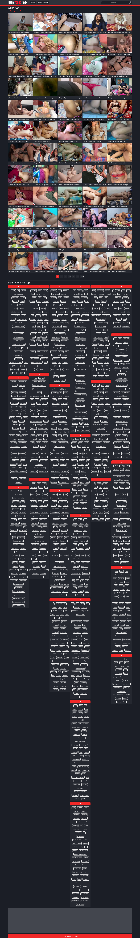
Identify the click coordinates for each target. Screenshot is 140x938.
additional (16, 428)
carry (33, 348)
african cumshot (21, 471)
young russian (126, 684)
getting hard (55, 478)
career (44, 337)
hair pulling (59, 498)
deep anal (35, 453)
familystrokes (64, 348)
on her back (84, 890)
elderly (34, 559)
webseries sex (126, 643)
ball (25, 526)
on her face (75, 893)
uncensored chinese (121, 381)
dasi (33, 424)
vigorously (125, 559)
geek (66, 432)
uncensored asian (122, 378)
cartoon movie (35, 358)
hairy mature (65, 512)
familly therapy (57, 326)
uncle (128, 389)
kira (87, 464)
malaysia (76, 664)
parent (95, 358)
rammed (95, 396)
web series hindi (121, 632)
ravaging (101, 407)
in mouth (56, 679)
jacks (85, 290)
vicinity (127, 544)
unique (125, 435)
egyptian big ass (39, 541)
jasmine (85, 419)
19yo (18, 373)
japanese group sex (80, 355)
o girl (73, 807)
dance (39, 407)
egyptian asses (39, 537)
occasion (84, 818)
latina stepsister (76, 573)
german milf (65, 453)
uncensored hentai (121, 385)
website (118, 646)
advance (14, 453)
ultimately (115, 364)
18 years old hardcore (16, 362)
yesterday (119, 669)
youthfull (118, 698)
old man (77, 865)
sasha (107, 519)
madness (86, 621)
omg (81, 883)
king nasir (74, 460)
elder (45, 555)
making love (85, 650)
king (79, 457)
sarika (102, 519)
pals (95, 340)
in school (63, 682)
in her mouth (55, 664)
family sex (65, 337)
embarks (43, 573)
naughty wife (84, 745)
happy (63, 552)
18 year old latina (18, 333)
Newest (33, 2)
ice (57, 614)
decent (38, 442)
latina (77, 562)
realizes (101, 468)
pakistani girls (101, 319)
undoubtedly (124, 410)
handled (53, 537)
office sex (78, 832)
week (121, 650)
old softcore (77, 868)
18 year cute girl (21, 319)
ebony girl (35, 519)
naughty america (80, 738)
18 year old (18, 323)
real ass (96, 421)
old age (75, 850)
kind (80, 453)
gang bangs (55, 403)
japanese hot (75, 366)
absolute (14, 392)
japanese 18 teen (84, 319)
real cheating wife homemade (101, 424)
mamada (83, 682)
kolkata (85, 500)
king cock (85, 457)
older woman (84, 875)
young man (116, 684)
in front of (55, 661)
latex (86, 559)
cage (39, 290)
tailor (122, 301)
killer (87, 450)
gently (64, 439)
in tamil (56, 689)
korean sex (77, 507)
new (87, 777)
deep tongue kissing (39, 468)
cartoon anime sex (42, 351)
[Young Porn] (18, 3)
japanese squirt (80, 405)
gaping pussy (63, 421)
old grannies (76, 861)
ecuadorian (43, 523)
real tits (105, 460)
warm (127, 596)
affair (19, 464)
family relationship (60, 333)
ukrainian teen (118, 360)
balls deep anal (18, 541)
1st (23, 373)
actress (12, 417)
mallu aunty (86, 679)
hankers (63, 544)
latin (72, 562)
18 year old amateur (18, 326)
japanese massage (80, 369)
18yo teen (23, 369)
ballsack (23, 548)
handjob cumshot (63, 534)
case (45, 362)
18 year (13, 319)
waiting (115, 575)
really (107, 468)
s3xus (99, 483)
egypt (35, 534)
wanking (115, 589)
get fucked (63, 464)
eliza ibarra (33, 570)
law (88, 577)
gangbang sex (64, 407)
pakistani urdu (99, 330)
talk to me (115, 312)
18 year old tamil (18, 340)
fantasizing (56, 358)
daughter (33, 428)
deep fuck (44, 457)
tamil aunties (125, 326)
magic (84, 628)
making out (77, 654)
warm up (118, 600)
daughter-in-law (42, 428)
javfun (73, 430)
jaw (78, 430)
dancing (33, 410)
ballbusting (14, 534)
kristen (75, 511)
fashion (62, 366)
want (128, 589)
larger (87, 548)
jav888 (87, 427)
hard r (66, 587)
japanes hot (85, 315)
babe (18, 491)
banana (12, 552)
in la (53, 675)
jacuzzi (76, 294)
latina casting (85, 562)
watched (127, 610)
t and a (118, 290)
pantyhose (98, 351)
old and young (84, 850)
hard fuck (64, 577)
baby (22, 501)
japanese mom (80, 380)
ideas (62, 618)
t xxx (123, 290)
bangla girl (14, 573)
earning (34, 491)
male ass (79, 675)
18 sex (24, 312)
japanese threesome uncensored (80, 416)
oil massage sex (77, 840)
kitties (87, 482)
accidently (23, 403)
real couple (101, 428)
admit (18, 432)
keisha (87, 442)
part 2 (106, 366)
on (85, 883)
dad (36, 378)
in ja (59, 671)
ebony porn (43, 519)
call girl (38, 294)
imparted (63, 628)
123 (78, 277)
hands (66, 537)
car (40, 333)
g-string (54, 389)
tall (128, 315)
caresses (44, 340)
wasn (127, 607)
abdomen (13, 381)
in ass (52, 650)
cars (39, 348)
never (83, 773)
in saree (56, 682)
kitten (81, 482)
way (127, 618)
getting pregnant (63, 482)
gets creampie (55, 471)
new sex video (84, 795)
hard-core (56, 595)
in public (63, 679)
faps (56, 366)
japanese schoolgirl (80, 394)
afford (25, 464)
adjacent (12, 432)
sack (95, 487)
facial (63, 305)
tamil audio (117, 326)
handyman (64, 541)
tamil (124, 319)
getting (54, 475)
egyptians (44, 544)
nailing (81, 709)
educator (43, 530)
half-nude (64, 516)
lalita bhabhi (77, 530)
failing (54, 315)
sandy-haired (105, 509)
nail (86, 705)
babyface (13, 505)
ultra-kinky (125, 367)
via (115, 541)
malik (73, 679)
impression (64, 643)
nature (84, 730)
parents (101, 358)
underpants (127, 403)
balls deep (21, 537)
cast (36, 369)
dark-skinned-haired (36, 421)
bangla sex (24, 577)
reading (94, 414)
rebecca (94, 475)
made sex (86, 618)
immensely (63, 625)
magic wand (76, 632)
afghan (14, 468)
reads (100, 414)
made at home (80, 614)
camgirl (36, 308)
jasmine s (75, 423)
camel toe (45, 301)
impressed (55, 643)
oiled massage (77, 843)
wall (116, 585)
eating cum (34, 505)
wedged (115, 650)
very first (120, 516)
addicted (21, 421)
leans (86, 591)
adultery (24, 446)
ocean (74, 822)
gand (59, 399)
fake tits (64, 319)
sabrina (105, 483)
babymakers (22, 505)
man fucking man (83, 689)
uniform (118, 435)
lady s (80, 526)
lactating (75, 523)
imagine (64, 621)
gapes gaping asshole (59, 417)
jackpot (80, 290)
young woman (121, 691)
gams (54, 399)
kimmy (75, 453)
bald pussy (19, 526)
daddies (43, 389)
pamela (101, 340)
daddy (39, 392)
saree (107, 516)
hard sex (65, 591)
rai (98, 385)
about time (22, 389)
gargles (66, 424)
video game (126, 548)
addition (22, 424)
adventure (24, 457)
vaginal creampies (119, 476)
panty (96, 348)
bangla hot (23, 573)
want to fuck (118, 593)
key (79, 446)
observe (84, 811)
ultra (121, 364)
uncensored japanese (119, 389)
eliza (43, 566)
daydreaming (39, 432)
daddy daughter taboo (36, 396)
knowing (84, 496)
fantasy (54, 362)
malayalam (77, 661)
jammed (80, 301)
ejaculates (43, 548)
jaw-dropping (85, 430)
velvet (127, 487)
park (94, 362)
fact (67, 312)
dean (45, 435)
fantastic (64, 358)
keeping (74, 442)
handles (60, 537)
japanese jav (85, 366)
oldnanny (85, 879)
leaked (80, 587)
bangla (22, 566)
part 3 (94, 369)
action (12, 414)
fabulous (53, 290)
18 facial (15, 301)
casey (39, 366)
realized (94, 468)
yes (128, 666)
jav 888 (86, 423)
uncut (125, 396)
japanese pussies (80, 391)
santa (106, 512)
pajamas (94, 312)
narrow (74, 720)
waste (115, 610)
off (82, 822)
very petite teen (117, 526)
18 (18, 290)
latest (87, 555)
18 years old (18, 358)
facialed (53, 312)
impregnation (64, 639)
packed (107, 290)
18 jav (15, 308)
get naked (60, 468)
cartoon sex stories (36, 362)
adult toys (13, 442)
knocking (76, 496)
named (74, 716)
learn (73, 595)
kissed (86, 468)
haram (53, 559)
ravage (108, 403)
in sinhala (55, 686)
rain (106, 389)
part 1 (100, 366)
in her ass (63, 661)
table (128, 290)
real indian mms (100, 446)
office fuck (84, 829)
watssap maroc (119, 618)
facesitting (57, 305)
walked (121, 582)
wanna (122, 589)
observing (76, 814)
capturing (33, 333)
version (117, 512)
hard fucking (54, 584)
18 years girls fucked (18, 355)
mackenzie (75, 610)
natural (74, 723)
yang (127, 659)
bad (26, 516)
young (126, 673)
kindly (74, 457)
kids (83, 450)
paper (105, 351)
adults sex (24, 450)
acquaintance (15, 410)
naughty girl (75, 745)
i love (65, 607)
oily (82, 847)
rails (101, 389)
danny (39, 410)
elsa (40, 570)
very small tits (116, 534)
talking (128, 312)
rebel (100, 475)
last (72, 555)
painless (105, 305)
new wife (77, 799)
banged (22, 559)
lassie (86, 552)
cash (45, 366)
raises (101, 392)
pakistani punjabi (101, 326)
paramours (105, 355)
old (86, 847)
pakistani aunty (96, 315)
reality (105, 464)
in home (63, 668)
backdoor (14, 512)
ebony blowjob (44, 516)
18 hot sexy (13, 305)
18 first (22, 301)
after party (14, 478)
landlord (76, 541)
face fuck (65, 290)
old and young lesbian (80, 854)
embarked (35, 573)
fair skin (60, 315)
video (119, 548)
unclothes (116, 392)
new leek (84, 784)
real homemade (96, 442)
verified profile (118, 509)
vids (121, 552)
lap (86, 544)
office (86, 825)
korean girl (84, 503)
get (68, 460)
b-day (12, 491)
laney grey (84, 541)
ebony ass (44, 512)
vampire (122, 483)
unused (125, 457)
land (85, 534)
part (95, 366)
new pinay (75, 795)
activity (24, 414)
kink (88, 460)
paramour (96, 355)
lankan (81, 544)
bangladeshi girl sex (18, 598)
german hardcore (60, 446)
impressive (54, 646)
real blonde (104, 421)
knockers (86, 493)
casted (41, 369)
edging (39, 526)
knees (85, 485)
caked (45, 290)
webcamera (126, 639)
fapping (65, 362)
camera (34, 305)
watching (122, 614)
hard (59, 559)
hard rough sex (56, 591)
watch (120, 610)
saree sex (95, 519)
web (121, 628)
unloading (118, 446)
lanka (75, 544)
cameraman (42, 305)
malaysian (84, 664)
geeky (54, 435)
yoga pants (119, 673)
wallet (121, 585)
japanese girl (80, 351)
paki (101, 312)
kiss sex (79, 468)
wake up (121, 578)
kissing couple (75, 475)
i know (54, 607)
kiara (73, 450)
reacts (106, 410)
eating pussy (43, 505)
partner (95, 373)
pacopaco (101, 294)
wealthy (123, 621)
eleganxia (42, 562)
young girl (125, 680)
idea (62, 614)
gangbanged (57, 410)
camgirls (42, 308)
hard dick (63, 573)
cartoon (33, 351)
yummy (125, 698)
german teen (54, 460)
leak (75, 587)
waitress (122, 575)
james (74, 301)
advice (23, 460)
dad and (41, 378)
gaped (59, 414)
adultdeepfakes (15, 446)
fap (59, 362)
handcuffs (64, 530)
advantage (22, 453)
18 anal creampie (18, 294)
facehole (56, 301)
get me (53, 468)
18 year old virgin (15, 348)
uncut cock (117, 399)
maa (87, 603)
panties (101, 344)
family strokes (55, 340)
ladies (81, 523)
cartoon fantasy (39, 355)
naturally (77, 730)
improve (62, 646)
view (115, 555)
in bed (58, 650)
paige (100, 297)
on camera (76, 890)
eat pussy (33, 501)
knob (80, 489)
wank (126, 585)
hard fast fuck (56, 577)
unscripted (126, 450)
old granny (85, 861)
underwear (126, 407)
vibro (121, 544)
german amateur (63, 442)
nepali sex (74, 763)
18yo (22, 366)
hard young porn (13, 11)
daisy (37, 399)
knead (79, 485)
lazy (82, 580)
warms (121, 603)
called (44, 294)
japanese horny (80, 362)
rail (102, 385)
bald (12, 526)
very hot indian (121, 523)
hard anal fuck (60, 562)
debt (45, 439)
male (72, 675)
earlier (41, 487)
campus (33, 312)
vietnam (127, 552)
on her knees (84, 893)
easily (32, 494)
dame (33, 403)
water (128, 614)
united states (117, 442)
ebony (41, 509)
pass (107, 376)
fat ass (58, 373)
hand (55, 526)
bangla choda (14, 570)
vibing (120, 541)
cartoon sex (44, 358)
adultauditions (22, 442)
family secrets (56, 337)
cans (45, 323)
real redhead (97, 457)
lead (87, 580)
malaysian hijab (80, 668)
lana (85, 530)
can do (38, 315)
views (127, 555)
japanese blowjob (80, 337)
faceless (63, 301)
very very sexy (126, 537)
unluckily (125, 446)
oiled (86, 840)
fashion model (55, 369)
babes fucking (18, 494)
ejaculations (43, 552)
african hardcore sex (18, 475)
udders (125, 342)
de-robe (39, 435)
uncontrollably (125, 392)
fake (66, 315)
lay (73, 580)
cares (32, 340)
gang (65, 399)
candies (40, 319)
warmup (128, 603)
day (32, 432)
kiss (74, 468)
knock (73, 493)
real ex (97, 439)
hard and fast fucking (59, 566)
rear (101, 471)
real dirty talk (96, 435)
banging (21, 562)
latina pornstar (76, 570)
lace (85, 519)
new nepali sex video (80, 791)
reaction (100, 410)
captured (42, 330)
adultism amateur (14, 450)
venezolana (117, 491)
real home (104, 439)
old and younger (76, 857)
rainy (95, 392)
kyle (86, 511)
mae (84, 625)
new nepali (80, 788)
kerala (74, 446)
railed (107, 385)
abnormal (22, 385)
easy (33, 498)
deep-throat (34, 471)
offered (75, 825)
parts (107, 373)
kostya (84, 507)
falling (61, 323)
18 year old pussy (18, 337)
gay (53, 432)
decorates (33, 450)
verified (125, 494)
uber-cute (126, 338)
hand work (62, 526)
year (121, 662)
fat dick (56, 376)
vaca (121, 465)
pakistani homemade (101, 323)
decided (35, 446)
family (65, 326)
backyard (20, 516)
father (63, 380)
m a (73, 603)
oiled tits (85, 843)
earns (40, 491)
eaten (40, 501)
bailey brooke (15, 523)
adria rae (24, 435)
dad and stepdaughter (39, 385)
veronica (126, 509)
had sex (54, 494)
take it (127, 301)
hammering (64, 523)
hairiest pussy (63, 501)
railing (96, 389)
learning (86, 595)
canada (44, 315)
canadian (32, 319)
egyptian (41, 534)
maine (86, 639)
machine (84, 607)
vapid (121, 487)
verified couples (121, 501)
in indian (53, 671)
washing (121, 607)
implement (55, 636)
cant (33, 326)
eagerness (34, 487)
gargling (53, 428)
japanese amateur (80, 326)
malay (84, 654)
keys (84, 446)
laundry (82, 577)
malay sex (75, 657)
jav (81, 423)
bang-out (15, 555)
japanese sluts (80, 401)
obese (86, 807)
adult (14, 439)
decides (42, 446)
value (115, 483)
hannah (55, 548)
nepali (87, 756)
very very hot (116, 537)
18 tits (23, 315)
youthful (128, 695)
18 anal (23, 290)
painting (95, 308)
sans (101, 512)
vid (114, 548)
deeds (40, 450)
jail (86, 294)
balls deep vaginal (18, 544)
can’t (44, 326)
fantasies (64, 355)
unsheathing (125, 453)
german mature (55, 453)
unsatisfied (117, 450)
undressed (117, 414)
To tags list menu (43, 2)
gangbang (54, 407)
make (79, 643)
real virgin (98, 464)
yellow (122, 666)
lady (87, 523)
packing (94, 294)
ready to (107, 414)
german (54, 442)
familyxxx (53, 351)
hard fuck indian (59, 580)
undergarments (117, 403)
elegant (35, 562)
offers (80, 825)
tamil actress (117, 323)
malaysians (85, 671)
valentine (116, 480)
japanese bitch (80, 333)
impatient (55, 632)
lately (77, 555)
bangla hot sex (14, 577)
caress (38, 340)
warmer (115, 603)
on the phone (84, 901)
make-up (74, 646)
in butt (54, 654)
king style (82, 460)
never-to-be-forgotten (78, 777)
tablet (114, 294)
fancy (66, 351)
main (81, 639)
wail (116, 571)
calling (34, 297)
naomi (86, 716)
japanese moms (80, 384)
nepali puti (85, 759)
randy (101, 399)
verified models (121, 505)
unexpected (126, 417)
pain (106, 297)
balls (14, 537)
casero (34, 366)
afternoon (18, 482)
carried (46, 344)
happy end (55, 555)
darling (46, 421)
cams (39, 312)
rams (101, 396)
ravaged (94, 407)
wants (122, 596)
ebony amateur (35, 512)
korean (76, 503)
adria (18, 435)
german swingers (60, 457)
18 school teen (15, 312)
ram (106, 392)
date (38, 424)
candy (46, 319)
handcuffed (56, 530)
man (74, 689)
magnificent (78, 636)
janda (86, 301)
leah (86, 584)
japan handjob (76, 312)
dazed (33, 435)
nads (75, 705)
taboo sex (118, 297)
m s (77, 603)
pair (101, 308)
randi (107, 396)
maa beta (76, 607)
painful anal (97, 305)
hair (52, 498)
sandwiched (96, 509)
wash (115, 607)
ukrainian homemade (121, 356)
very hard (127, 516)
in (67, 646)
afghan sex (22, 468)
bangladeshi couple (18, 591)
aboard (14, 389)
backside (12, 516)
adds (22, 428)
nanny (80, 716)
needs (73, 756)
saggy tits (107, 491)
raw (94, 410)
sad (100, 487)
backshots (22, 512)
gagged (65, 389)
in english (59, 657)
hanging (56, 544)
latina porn (84, 566)
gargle (59, 424)
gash (59, 428)
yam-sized (117, 659)
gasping (66, 428)
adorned (12, 435)
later (82, 555)
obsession (76, 818)
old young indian (77, 872)
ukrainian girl (121, 353)
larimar (81, 552)
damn (38, 403)
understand (117, 407)
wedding (124, 646)
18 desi (23, 297)
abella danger (22, 381)
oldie (79, 879)
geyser (60, 485)
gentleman (57, 439)
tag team (116, 301)
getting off (54, 482)
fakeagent (54, 323)
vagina (127, 469)
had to (61, 494)
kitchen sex (75, 482)
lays (77, 580)
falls (66, 323)
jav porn (80, 427)
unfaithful (127, 428)
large (73, 548)
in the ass (63, 689)
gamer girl (59, 396)
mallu (78, 679)
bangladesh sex (18, 584)
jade (81, 294)
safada (94, 491)
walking (127, 582)
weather (115, 628)
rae (94, 385)
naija (80, 705)
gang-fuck (64, 403)
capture (35, 330)
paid (95, 297)
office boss (76, 829)
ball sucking (22, 530)
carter (44, 348)
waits (128, 575)
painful (104, 301)
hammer (64, 519)
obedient (79, 807)
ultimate (127, 360)
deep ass (43, 453)
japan (78, 305)
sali (106, 494)
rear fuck (107, 471)
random (95, 399)
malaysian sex (76, 671)
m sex (82, 603)
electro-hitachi (42, 559)
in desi (53, 657)
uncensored (121, 374)
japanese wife (77, 419)
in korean (65, 671)
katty (82, 439)
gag (60, 389)
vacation (116, 469)
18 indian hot (23, 305)
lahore (86, 526)
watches (115, 614)
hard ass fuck (63, 570)
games (67, 396)
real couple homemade (100, 432)
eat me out (44, 498)
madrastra (78, 625)
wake (114, 578)
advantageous (14, 457)
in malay (65, 675)
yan (123, 659)
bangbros (15, 559)
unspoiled (118, 457)
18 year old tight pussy (18, 344)
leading (75, 584)
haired (66, 498)
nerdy (74, 766)
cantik (39, 326)
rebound (107, 475)
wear (129, 621)
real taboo (98, 460)
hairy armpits (55, 509)
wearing (115, 625)
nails (86, 709)
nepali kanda (76, 759)
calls (40, 297)
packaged (100, 290)
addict (15, 421)
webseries (116, 643)
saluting (107, 498)
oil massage (80, 836)
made (87, 610)
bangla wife (23, 580)
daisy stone (44, 399)
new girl (84, 781)
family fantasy (55, 330)
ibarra (52, 614)
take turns (127, 305)
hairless (53, 505)
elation (39, 555)
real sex (106, 457)
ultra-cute (127, 364)
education (35, 530)
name (86, 712)
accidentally (14, 403)
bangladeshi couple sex (18, 595)
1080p (13, 290)
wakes (128, 578)
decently (45, 442)
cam (45, 297)
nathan (86, 720)
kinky (74, 464)
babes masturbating (18, 498)
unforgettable (118, 432)
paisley (107, 308)
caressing (33, 344)
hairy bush (64, 509)
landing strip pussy (83, 537)
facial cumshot (64, 308)
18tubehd (16, 366)
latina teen (86, 573)
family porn (65, 330)
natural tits (85, 727)
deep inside (34, 460)
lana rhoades (78, 534)
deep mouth (39, 464)
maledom (86, 675)
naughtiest (77, 734)
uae (115, 338)
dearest (34, 439)
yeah (116, 662)
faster (67, 369)
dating (44, 424)
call (33, 294)
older (86, 872)
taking (120, 308)
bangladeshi (18, 587)
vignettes (117, 559)
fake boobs (56, 319)
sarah (102, 516)
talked (122, 312)
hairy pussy (56, 516)
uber (120, 338)
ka (73, 439)
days (46, 432)
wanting (116, 596)
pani (106, 340)
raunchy (101, 403)
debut (32, 442)
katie (77, 439)
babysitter (16, 509)
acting (23, 410)
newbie (84, 799)
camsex (45, 312)
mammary (76, 686)
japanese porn (80, 387)
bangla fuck (23, 570)
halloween (56, 519)
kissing (83, 471)
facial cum (54, 308)
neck (86, 748)
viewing (121, 555)
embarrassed (39, 577)
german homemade (59, 450)
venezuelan (126, 491)
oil (84, 832)
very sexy (127, 526)
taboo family (127, 294)
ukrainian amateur (125, 346)
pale (104, 333)
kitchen (76, 478)
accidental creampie (18, 399)
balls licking (15, 548)
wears (122, 625)
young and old (117, 677)
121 (70, 277)
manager (83, 697)
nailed (74, 709)
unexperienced (118, 428)
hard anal (65, 559)
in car (60, 654)
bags (19, 519)
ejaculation (34, 552)
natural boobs (76, 727)
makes (81, 646)
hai (66, 494)
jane (73, 305)
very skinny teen (121, 530)
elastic (33, 555)
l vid (75, 519)
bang (17, 552)
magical (85, 632)
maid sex (74, 639)
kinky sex (80, 464)
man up (76, 693)
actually (19, 417)
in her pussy (64, 664)
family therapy (55, 348)
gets (67, 468)
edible (45, 526)
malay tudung (84, 657)
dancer (46, 407)
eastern (45, 494)
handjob (53, 534)
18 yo (25, 362)
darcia (45, 410)
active (18, 414)
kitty (74, 485)
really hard (95, 471)
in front (67, 657)
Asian (21, 11)
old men (84, 865)
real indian (107, 442)
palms (106, 337)
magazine (77, 628)
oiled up (76, 847)
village (117, 562)
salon (94, 498)
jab (74, 290)
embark (46, 570)
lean (86, 587)
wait (126, 571)
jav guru (73, 427)
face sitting (64, 294)
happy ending (64, 555)
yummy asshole (121, 702)
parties (107, 369)
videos (116, 552)
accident (14, 396)
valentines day (125, 480)
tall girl (119, 319)
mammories (84, 686)
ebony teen (35, 523)
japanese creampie (80, 340)
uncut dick (126, 399)
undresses (126, 414)
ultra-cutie (117, 367)
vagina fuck (121, 473)
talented (127, 308)
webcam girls (117, 639)
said (95, 494)
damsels (33, 407)
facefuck (66, 297)
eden (33, 526)
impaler (56, 628)
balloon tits (23, 534)
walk (115, 582)
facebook (53, 297)
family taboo (64, 340)
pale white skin (98, 337)
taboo (119, 294)
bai (24, 519)
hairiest (55, 501)
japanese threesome (80, 412)
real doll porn (105, 435)
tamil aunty (121, 330)
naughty (84, 734)
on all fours (77, 886)
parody (107, 362)
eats (36, 509)
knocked (79, 493)
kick (78, 450)
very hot (115, 519)
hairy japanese (55, 512)
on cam (85, 886)
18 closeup (15, 297)
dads (46, 396)
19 (14, 373)
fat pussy (56, 380)
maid (84, 636)
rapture (94, 403)
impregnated (54, 639)
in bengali (65, 650)
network (77, 773)
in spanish (64, 686)
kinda (85, 453)
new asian (77, 781)
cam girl (32, 301)
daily (32, 399)
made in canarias (76, 618)
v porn (116, 465)
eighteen (35, 548)
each (39, 483)
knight (74, 489)
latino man (75, 577)
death (40, 439)
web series (127, 628)
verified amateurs (121, 498)
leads (81, 584)
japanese (74, 319)
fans (59, 355)
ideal (67, 614)
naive (74, 712)
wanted (126, 593)
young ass (127, 677)
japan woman (76, 315)
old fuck (86, 857)
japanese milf (80, 376)
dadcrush (35, 389)
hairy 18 (66, 505)
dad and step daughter (39, 381)
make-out (86, 643)
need (80, 752)
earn (46, 487)
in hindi (56, 668)
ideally (57, 618)
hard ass (54, 570)
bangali (22, 555)
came (38, 301)
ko (80, 500)
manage (76, 697)
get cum (55, 464)
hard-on (63, 595)
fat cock (65, 373)
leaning (81, 591)
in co (65, 654)
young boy (117, 680)
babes (24, 491)
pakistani (106, 312)
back (22, 509)
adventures (15, 460)
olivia (75, 883)
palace (98, 333)
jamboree (84, 297)
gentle (65, 435)
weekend (127, 650)
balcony (23, 523)
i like (60, 607)
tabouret (125, 297)
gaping (55, 421)
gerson (62, 460)
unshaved (117, 453)
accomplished (16, 407)
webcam (127, 636)
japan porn (86, 312)
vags (128, 476)
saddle (106, 487)
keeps (80, 442)
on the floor (75, 901)
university (126, 442)
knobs (86, 489)
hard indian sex (64, 584)
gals (60, 392)
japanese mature (80, 373)
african (13, 471)
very (114, 516)
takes (115, 308)
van (128, 483)
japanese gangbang (80, 348)
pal (106, 330)
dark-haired (35, 417)
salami (101, 494)
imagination (56, 621)
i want (65, 610)
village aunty (124, 562)
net (79, 770)
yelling (116, 666)
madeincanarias (76, 621)
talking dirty (117, 315)
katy (87, 439)
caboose (33, 290)
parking (100, 362)
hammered (55, 523)
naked (80, 712)
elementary (36, 566)
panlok (95, 344)
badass (14, 519)
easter (38, 494)
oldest (74, 879)
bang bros (24, 552)
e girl (33, 483)
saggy (100, 491)
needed (87, 752)
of (78, 822)
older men (75, 875)
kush (81, 511)
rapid (107, 399)
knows (75, 500)
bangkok (15, 566)
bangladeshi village (18, 605)
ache (23, 407)
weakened (115, 621)
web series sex (118, 636)
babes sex (16, 501)
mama (76, 682)
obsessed (84, 814)
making (87, 646)
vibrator (116, 544)
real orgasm (95, 453)
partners (101, 373)
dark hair (41, 414)
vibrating (126, 541)
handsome (56, 541)
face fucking (55, 294)
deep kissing (43, 460)
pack (93, 290)
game (65, 392)
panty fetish (104, 348)
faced (59, 297)
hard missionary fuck (57, 587)
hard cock (56, 573)
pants (107, 344)
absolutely (22, 392)
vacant (127, 465)
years (126, 662)
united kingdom (121, 439)
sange (95, 512)
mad (82, 610)
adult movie (21, 439)
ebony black (33, 516)
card (33, 337)
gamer (52, 396)
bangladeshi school (18, 602)
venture (118, 494)
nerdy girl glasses (83, 766)
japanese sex (80, 398)
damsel (45, 403)
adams (25, 417)
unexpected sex (121, 424)
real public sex (105, 453)
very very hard (126, 534)
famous (61, 351)
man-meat (84, 693)
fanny (53, 355)
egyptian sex (35, 544)
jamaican (76, 297)
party (94, 376)
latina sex (85, 570)
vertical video (125, 512)
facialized (61, 312)
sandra (105, 505)
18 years (24, 348)
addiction (15, 424)
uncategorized (126, 371)
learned (79, 595)
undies (117, 410)
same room (104, 501)
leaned (74, 591)
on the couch (84, 897)
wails (121, 571)
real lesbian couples (101, 450)
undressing (117, 417)
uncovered (119, 396)
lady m (74, 526)
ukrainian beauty (121, 349)
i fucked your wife (61, 603)
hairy (59, 505)
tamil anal (126, 323)
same (96, 501)
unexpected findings (121, 421)
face (60, 290)
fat (53, 373)
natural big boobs (83, 723)
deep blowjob (35, 457)
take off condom (117, 305)
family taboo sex (59, 344)
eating (46, 501)
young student (118, 687)
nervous (73, 770)
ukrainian (115, 346)
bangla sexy (14, 580)
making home (76, 650)
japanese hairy (80, 358)
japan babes (85, 305)
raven (108, 407)
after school (22, 478)
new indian (76, 784)
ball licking (14, 530)
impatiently (63, 632)
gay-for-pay (59, 432)
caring (40, 344)
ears (45, 491)
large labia (80, 548)
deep (46, 450)
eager (44, 483)
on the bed (76, 897)
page (108, 294)
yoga (125, 669)
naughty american (80, 741)
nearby (75, 748)
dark (35, 414)
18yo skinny (14, 369)
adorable (24, 432)
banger (15, 562)
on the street (80, 904)
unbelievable (116, 371)
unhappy (126, 432)
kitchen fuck (83, 478)
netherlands (86, 770)
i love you (54, 610)
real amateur (103, 417)
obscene (76, 811)
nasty (80, 720)
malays (85, 661)
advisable (13, 464)
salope (100, 498)
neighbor (80, 756)
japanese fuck (80, 344)
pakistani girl (106, 315)
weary (128, 625)
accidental (22, 396)
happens (56, 552)
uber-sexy (118, 342)
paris (107, 358)
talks (124, 315)
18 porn (21, 308)
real (96, 417)
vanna (116, 487)
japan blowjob (80, 308)
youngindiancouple (118, 695)
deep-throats (39, 475)
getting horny (64, 478)
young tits (126, 687)
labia (80, 519)
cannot (40, 323)
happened (63, 548)
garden (53, 424)
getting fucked (63, 475)
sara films (95, 516)
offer (87, 822)
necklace (74, 752)
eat (37, 498)
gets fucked (65, 471)
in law (58, 675)
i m (61, 610)
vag (122, 469)
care (38, 337)
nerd (88, 763)
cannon (33, 323)
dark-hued (43, 417)
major (73, 643)
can (33, 315)
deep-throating (43, 471)
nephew (82, 763)
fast (62, 369)
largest (74, 552)
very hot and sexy (125, 519)
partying (101, 376)
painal (98, 301)
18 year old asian (18, 330)
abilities (15, 385)
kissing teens (85, 475)
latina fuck (76, 566)
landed (74, 537)
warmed (125, 600)
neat (81, 748)
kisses (77, 471)
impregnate (64, 636)
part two (100, 369)
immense (55, 625)
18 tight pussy (15, 315)
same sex (97, 505)
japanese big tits (80, 330)
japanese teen (80, 409)
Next (82, 277)
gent (59, 435)
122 (74, 277)
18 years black (18, 351)
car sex (45, 333)
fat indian (62, 376)
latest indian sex (77, 559)
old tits (85, 868)
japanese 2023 (80, 323)
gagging (54, 392)
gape (64, 410)
